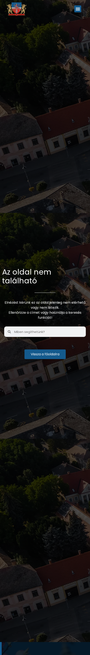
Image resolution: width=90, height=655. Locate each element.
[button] (77, 8)
